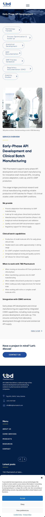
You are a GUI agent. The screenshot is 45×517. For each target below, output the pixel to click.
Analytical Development (11, 45)
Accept (22, 498)
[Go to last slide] (20, 459)
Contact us (15, 355)
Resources (8, 444)
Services (11, 18)
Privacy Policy (27, 514)
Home (4, 18)
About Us (7, 429)
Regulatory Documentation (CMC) (16, 68)
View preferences (22, 510)
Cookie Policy (18, 514)
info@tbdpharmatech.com (14, 405)
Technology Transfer (10, 30)
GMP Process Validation (11, 61)
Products (7, 439)
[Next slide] (24, 459)
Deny (22, 504)
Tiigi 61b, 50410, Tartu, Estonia (15, 396)
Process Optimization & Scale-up (17, 37)
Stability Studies (8, 76)
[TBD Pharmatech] (14, 4)
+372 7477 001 (11, 401)
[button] (42, 478)
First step (35, 331)
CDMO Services (9, 434)
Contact (7, 449)
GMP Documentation (12, 53)
